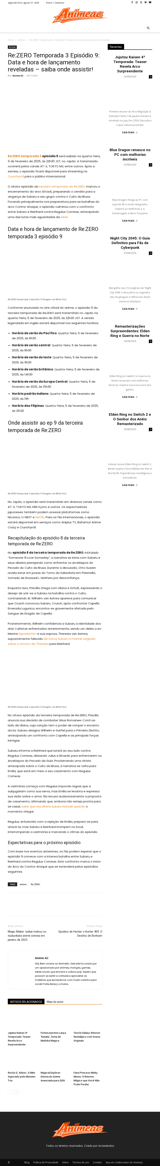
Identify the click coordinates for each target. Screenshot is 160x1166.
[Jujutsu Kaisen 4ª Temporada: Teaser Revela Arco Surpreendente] (22, 1019)
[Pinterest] (30, 84)
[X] (141, 2)
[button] (148, 28)
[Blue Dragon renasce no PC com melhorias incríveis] (130, 181)
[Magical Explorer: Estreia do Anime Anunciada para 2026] (55, 1060)
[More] (48, 84)
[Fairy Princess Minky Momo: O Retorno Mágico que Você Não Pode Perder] (88, 1060)
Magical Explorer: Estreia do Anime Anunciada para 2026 (53, 1076)
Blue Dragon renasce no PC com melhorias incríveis (130, 154)
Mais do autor (55, 1001)
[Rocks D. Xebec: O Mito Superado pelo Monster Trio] (22, 1060)
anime (23, 884)
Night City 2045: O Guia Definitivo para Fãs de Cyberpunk (130, 243)
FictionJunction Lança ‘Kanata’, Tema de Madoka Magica (53, 1036)
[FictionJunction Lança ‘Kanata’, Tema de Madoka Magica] (55, 1019)
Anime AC (17, 75)
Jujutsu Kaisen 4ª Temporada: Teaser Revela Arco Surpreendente (130, 64)
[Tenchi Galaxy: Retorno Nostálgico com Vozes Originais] (88, 1019)
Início (11, 40)
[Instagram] (136, 2)
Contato (97, 1162)
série (64, 217)
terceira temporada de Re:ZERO (62, 186)
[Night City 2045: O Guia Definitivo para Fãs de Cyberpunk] (130, 269)
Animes (21, 40)
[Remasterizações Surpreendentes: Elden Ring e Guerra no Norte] (130, 357)
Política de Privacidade (45, 1162)
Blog (26, 1162)
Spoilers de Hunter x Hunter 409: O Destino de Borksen (80, 933)
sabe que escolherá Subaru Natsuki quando (53, 806)
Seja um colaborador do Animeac (124, 1162)
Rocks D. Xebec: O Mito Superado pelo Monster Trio (22, 1076)
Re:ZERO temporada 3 (25, 156)
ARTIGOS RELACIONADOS (26, 1001)
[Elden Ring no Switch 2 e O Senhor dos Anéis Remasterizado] (130, 446)
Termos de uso (80, 1162)
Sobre (65, 1162)
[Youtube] (150, 2)
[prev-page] (10, 1092)
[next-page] (16, 1092)
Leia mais (128, 132)
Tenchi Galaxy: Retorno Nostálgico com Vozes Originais (87, 1036)
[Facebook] (132, 2)
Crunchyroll (16, 176)
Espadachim (27, 634)
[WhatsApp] (39, 84)
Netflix (39, 517)
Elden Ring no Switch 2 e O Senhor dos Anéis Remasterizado (130, 419)
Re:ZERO (35, 884)
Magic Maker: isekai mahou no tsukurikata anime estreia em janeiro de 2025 (27, 936)
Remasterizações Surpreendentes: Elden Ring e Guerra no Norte (130, 331)
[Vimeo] (145, 2)
